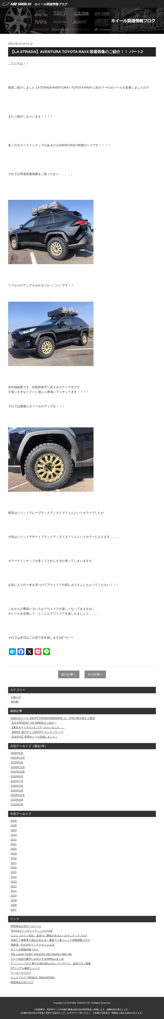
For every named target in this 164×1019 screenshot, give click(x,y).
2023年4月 (17, 799)
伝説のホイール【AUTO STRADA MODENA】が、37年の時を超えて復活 (53, 718)
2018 (14, 858)
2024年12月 (18, 767)
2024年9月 (17, 776)
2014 (14, 877)
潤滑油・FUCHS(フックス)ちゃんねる (33, 944)
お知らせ (16, 697)
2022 (14, 839)
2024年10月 (18, 771)
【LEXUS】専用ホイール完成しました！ (34, 736)
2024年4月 (17, 785)
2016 (14, 867)
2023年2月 (17, 804)
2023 (14, 835)
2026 (14, 820)
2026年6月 (17, 753)
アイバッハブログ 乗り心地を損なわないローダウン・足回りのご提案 (51, 963)
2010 (14, 895)
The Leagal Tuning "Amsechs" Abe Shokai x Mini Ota (41, 954)
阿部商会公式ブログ (22, 982)
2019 (14, 853)
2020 (14, 848)
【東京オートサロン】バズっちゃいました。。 (37, 727)
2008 (14, 905)
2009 (14, 900)
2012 (14, 886)
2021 (14, 844)
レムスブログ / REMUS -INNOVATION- (33, 977)
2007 (14, 909)
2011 (14, 890)
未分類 (14, 701)
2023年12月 (18, 795)
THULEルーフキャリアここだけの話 (32, 930)
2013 (14, 881)
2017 (14, 863)
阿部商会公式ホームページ (26, 926)
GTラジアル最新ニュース (25, 968)
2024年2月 (17, 790)
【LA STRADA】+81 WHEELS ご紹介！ (34, 722)
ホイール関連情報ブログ (51, 4)
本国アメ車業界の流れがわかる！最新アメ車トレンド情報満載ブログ (50, 940)
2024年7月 (17, 781)
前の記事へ (68, 674)
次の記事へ (95, 674)
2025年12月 (18, 757)
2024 (14, 830)
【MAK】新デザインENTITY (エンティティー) (37, 732)
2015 (14, 872)
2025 (14, 825)
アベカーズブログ (21, 972)
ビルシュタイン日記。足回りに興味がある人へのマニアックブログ (49, 935)
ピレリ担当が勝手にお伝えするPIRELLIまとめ (37, 958)
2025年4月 (17, 762)
